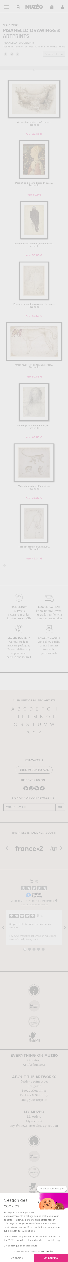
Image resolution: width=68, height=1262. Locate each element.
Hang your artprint (34, 1099)
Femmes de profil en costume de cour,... (34, 305)
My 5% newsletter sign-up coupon (34, 1125)
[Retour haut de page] (4, 565)
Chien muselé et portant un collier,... (34, 366)
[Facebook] (26, 790)
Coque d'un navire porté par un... (34, 123)
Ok (60, 807)
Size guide (34, 1086)
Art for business (34, 1064)
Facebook (5, 54)
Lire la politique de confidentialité (20, 1246)
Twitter (11, 54)
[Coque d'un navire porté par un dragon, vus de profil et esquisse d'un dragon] (34, 117)
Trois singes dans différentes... (34, 487)
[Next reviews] (65, 927)
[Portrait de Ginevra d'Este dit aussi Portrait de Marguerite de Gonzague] (34, 178)
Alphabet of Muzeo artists (34, 701)
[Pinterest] (36, 790)
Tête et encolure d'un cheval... (34, 548)
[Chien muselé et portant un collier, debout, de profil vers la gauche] (34, 360)
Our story (34, 1060)
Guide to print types (34, 1081)
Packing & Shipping (34, 1095)
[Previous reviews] (3, 927)
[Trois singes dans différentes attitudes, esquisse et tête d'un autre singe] (34, 481)
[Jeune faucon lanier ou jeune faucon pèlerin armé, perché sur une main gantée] (34, 238)
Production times (34, 1090)
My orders (34, 1116)
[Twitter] (42, 790)
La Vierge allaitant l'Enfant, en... (34, 427)
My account (34, 1121)
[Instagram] (31, 790)
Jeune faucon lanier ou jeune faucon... (34, 245)
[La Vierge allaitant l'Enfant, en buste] (34, 420)
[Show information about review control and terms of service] (56, 900)
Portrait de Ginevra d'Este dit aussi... (34, 184)
